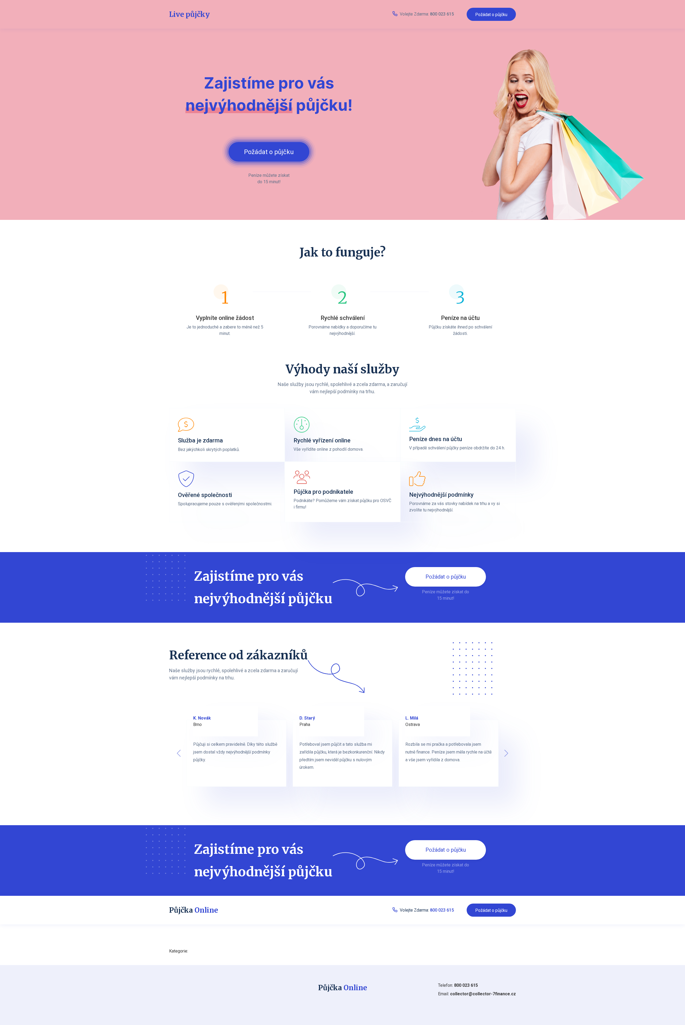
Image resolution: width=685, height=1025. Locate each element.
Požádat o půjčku (491, 14)
